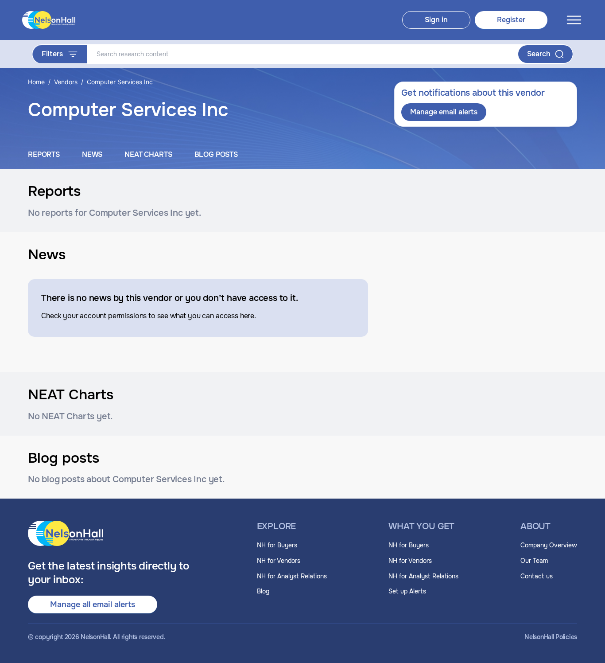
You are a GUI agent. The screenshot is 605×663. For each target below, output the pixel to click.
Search (539, 53)
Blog (263, 591)
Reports (44, 154)
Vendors (66, 82)
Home (36, 82)
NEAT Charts (148, 154)
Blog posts (216, 154)
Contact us (536, 576)
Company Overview (548, 545)
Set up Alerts (407, 591)
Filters (52, 53)
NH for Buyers (277, 545)
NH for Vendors (278, 561)
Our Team (534, 561)
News (92, 154)
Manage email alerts (443, 112)
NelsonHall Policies (550, 637)
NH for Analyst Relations (292, 576)
